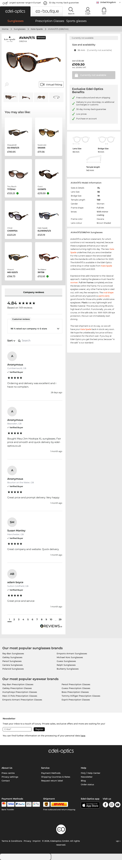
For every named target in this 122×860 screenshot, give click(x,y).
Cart (104, 14)
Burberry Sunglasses (68, 668)
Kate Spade (37, 29)
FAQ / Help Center (90, 773)
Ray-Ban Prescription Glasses (17, 684)
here (83, 735)
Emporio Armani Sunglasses (72, 653)
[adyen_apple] (29, 804)
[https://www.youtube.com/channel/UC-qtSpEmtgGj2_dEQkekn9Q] (117, 805)
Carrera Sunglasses (12, 665)
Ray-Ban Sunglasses (13, 653)
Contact (6, 780)
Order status (87, 784)
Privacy (27, 841)
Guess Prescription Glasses (76, 688)
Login (87, 14)
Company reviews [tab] (33, 292)
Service (45, 767)
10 (51, 619)
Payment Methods (51, 773)
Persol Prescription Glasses (76, 684)
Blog (83, 780)
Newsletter (86, 777)
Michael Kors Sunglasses (70, 657)
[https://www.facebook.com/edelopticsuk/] (105, 805)
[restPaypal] (20, 804)
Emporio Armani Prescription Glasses (22, 699)
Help (83, 767)
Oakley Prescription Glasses (17, 688)
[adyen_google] (36, 804)
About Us (7, 767)
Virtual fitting (54, 84)
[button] (15, 11)
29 (60, 619)
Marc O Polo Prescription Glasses (19, 696)
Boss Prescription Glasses (75, 692)
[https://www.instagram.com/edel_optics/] (111, 805)
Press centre (8, 773)
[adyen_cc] (4, 804)
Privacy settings (10, 777)
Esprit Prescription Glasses (76, 699)
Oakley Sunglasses (12, 657)
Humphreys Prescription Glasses (19, 692)
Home (5, 29)
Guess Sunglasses (66, 661)
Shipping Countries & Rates (55, 777)
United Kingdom (108, 2)
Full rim (100, 208)
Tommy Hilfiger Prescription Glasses (81, 696)
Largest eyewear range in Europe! (25, 2)
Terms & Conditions (12, 841)
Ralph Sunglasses (66, 665)
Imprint (37, 841)
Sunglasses (19, 29)
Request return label (52, 780)
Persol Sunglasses (12, 661)
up (117, 841)
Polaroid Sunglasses (13, 668)
